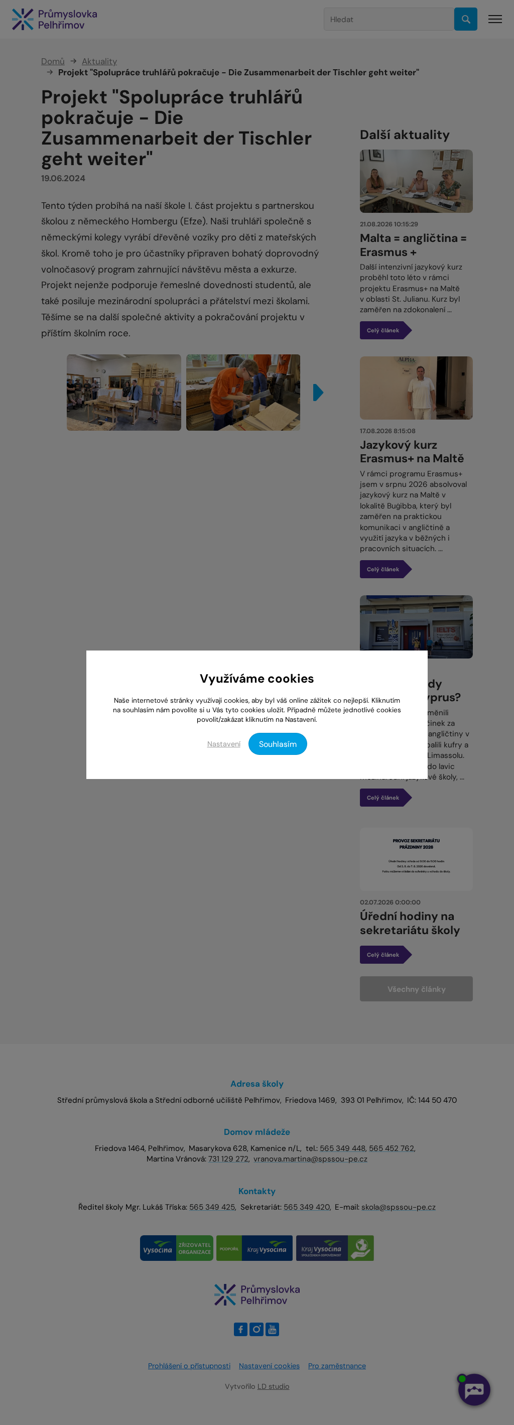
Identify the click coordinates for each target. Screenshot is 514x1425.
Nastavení (223, 743)
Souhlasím (278, 744)
